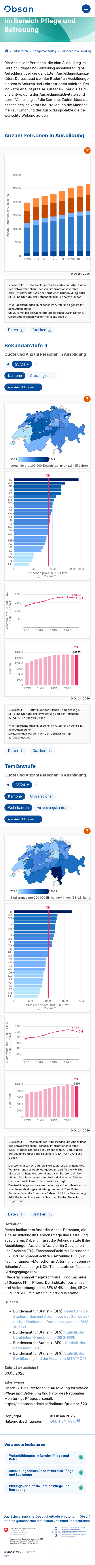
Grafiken (39, 330)
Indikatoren (20, 51)
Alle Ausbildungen (21, 387)
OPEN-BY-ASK (62, 1421)
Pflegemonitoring (44, 51)
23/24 (20, 364)
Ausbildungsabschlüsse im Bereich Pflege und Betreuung (41, 1472)
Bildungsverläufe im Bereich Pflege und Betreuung (39, 1488)
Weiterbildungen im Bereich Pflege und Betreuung (39, 1457)
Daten (13, 330)
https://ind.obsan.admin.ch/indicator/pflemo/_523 (45, 1404)
